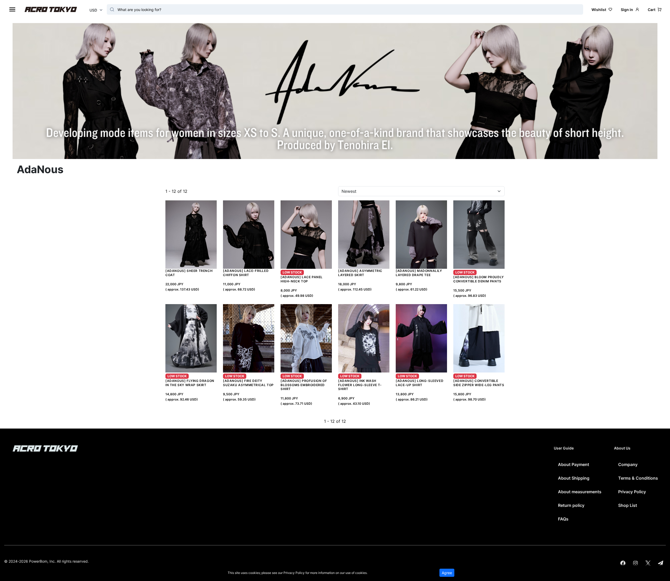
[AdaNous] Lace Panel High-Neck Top (302, 279)
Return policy (571, 505)
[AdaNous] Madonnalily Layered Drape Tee (419, 273)
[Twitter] (648, 563)
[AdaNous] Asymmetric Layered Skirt (360, 273)
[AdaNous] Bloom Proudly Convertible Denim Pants (478, 279)
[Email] (660, 563)
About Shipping (573, 478)
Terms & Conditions (638, 478)
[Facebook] (623, 563)
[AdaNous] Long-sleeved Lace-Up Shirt (419, 383)
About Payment (573, 464)
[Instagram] (635, 563)
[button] (655, 9)
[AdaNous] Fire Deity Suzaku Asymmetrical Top (248, 383)
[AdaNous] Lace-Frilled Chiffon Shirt (246, 273)
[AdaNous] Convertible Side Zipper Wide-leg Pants (478, 383)
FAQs (563, 519)
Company (628, 464)
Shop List (627, 505)
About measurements (579, 491)
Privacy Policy (632, 491)
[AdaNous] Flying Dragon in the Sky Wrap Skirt (189, 383)
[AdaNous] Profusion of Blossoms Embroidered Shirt (304, 385)
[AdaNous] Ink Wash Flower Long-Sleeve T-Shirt (360, 385)
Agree (447, 573)
